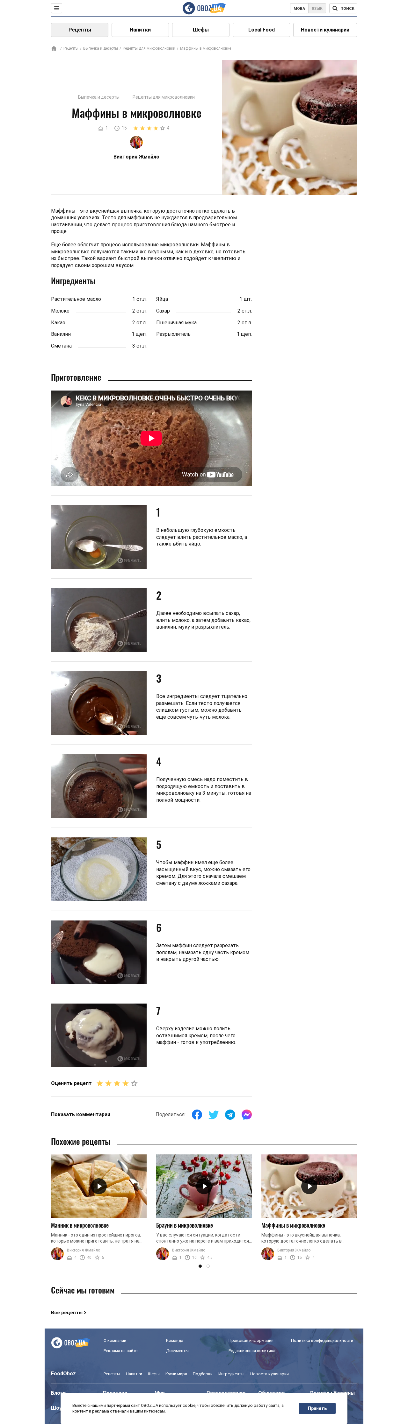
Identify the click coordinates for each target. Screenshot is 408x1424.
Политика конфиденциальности (322, 1340)
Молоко (60, 311)
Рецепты (80, 30)
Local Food (261, 30)
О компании (115, 1340)
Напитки (140, 30)
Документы (177, 1350)
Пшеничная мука (176, 323)
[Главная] (54, 48)
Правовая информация (251, 1340)
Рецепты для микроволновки (149, 48)
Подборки (203, 1373)
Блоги (58, 1393)
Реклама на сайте (120, 1350)
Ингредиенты (231, 1373)
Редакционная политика (252, 1350)
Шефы (201, 30)
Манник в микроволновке (80, 1225)
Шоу (56, 1408)
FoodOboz (63, 1374)
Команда (174, 1340)
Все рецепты (67, 1312)
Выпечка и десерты (100, 48)
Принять (317, 1408)
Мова (299, 8)
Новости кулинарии (325, 30)
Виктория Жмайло (83, 1250)
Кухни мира (176, 1373)
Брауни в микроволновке (184, 1225)
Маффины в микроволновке (293, 1225)
